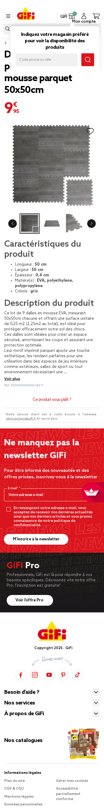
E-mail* (13, 488)
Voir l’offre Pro (29, 600)
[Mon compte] (84, 16)
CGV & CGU (14, 789)
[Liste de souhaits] (90, 131)
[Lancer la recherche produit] (7, 29)
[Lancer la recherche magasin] (87, 59)
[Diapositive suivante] (91, 223)
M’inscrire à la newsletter (36, 539)
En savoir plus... (48, 419)
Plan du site (14, 781)
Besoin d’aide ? (21, 692)
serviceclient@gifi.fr (21, 419)
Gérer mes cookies (72, 781)
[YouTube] (49, 674)
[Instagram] (35, 674)
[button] (72, 16)
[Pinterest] (63, 674)
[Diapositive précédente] (12, 223)
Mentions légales (19, 797)
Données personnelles (23, 805)
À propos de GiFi (24, 714)
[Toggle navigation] (8, 16)
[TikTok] (77, 674)
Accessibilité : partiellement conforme (68, 794)
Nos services (19, 703)
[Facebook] (20, 674)
